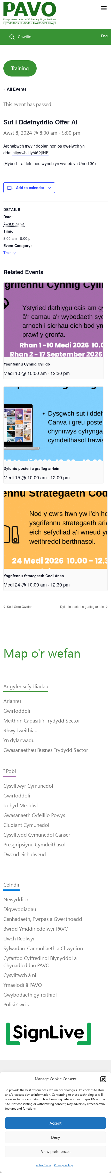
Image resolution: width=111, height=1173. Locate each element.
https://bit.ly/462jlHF (30, 153)
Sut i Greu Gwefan (19, 606)
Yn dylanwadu (19, 740)
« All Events (15, 89)
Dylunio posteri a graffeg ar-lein (31, 468)
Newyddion (16, 899)
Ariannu (12, 701)
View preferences (55, 1151)
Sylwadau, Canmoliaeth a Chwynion (43, 948)
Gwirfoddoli (16, 711)
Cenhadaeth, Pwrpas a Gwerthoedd (42, 919)
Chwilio (24, 36)
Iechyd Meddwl (20, 805)
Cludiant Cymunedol (26, 825)
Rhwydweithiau (20, 730)
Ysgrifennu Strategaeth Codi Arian (34, 575)
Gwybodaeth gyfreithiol (30, 995)
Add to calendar (30, 187)
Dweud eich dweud (24, 854)
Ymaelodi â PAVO (22, 985)
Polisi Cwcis (43, 1165)
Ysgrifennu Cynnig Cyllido (27, 364)
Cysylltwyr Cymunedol (28, 786)
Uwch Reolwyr (19, 939)
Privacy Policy (63, 1165)
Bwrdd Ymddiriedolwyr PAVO (35, 929)
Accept (55, 1123)
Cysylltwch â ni (19, 975)
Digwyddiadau (19, 909)
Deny (55, 1137)
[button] (103, 1079)
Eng (104, 35)
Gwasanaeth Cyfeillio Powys (34, 815)
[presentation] (53, 320)
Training (20, 68)
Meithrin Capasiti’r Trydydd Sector (41, 721)
